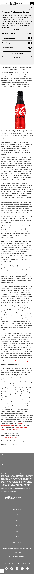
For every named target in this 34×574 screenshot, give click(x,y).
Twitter (16, 427)
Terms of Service (17, 560)
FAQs (17, 536)
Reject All (17, 57)
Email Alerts (7, 455)
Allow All (17, 29)
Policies (17, 520)
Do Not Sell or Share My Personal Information (17, 564)
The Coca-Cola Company (13, 548)
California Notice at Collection (17, 556)
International (17, 542)
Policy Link (5, 27)
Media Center (17, 509)
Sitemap (6, 465)
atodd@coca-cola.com (9, 437)
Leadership (17, 525)
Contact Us (17, 504)
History (17, 531)
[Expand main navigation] (32, 4)
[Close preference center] (31, 8)
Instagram (23, 427)
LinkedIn (15, 429)
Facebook (4, 429)
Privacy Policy (17, 552)
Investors (17, 515)
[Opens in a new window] (6, 568)
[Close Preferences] (2, 571)
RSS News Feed (8, 460)
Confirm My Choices (17, 53)
